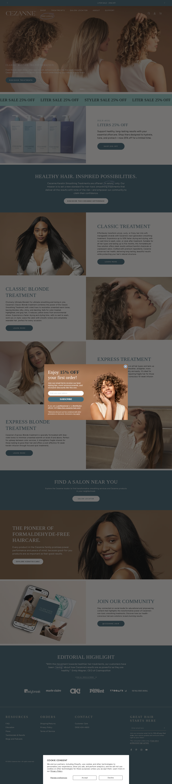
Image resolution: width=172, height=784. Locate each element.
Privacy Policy (56, 771)
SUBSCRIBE (66, 399)
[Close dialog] (125, 366)
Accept (85, 778)
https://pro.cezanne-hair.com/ (69, 408)
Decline (111, 778)
